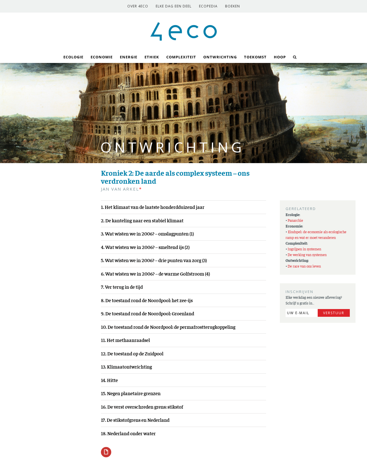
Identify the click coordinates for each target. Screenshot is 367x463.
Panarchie (295, 220)
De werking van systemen (307, 254)
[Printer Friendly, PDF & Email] (106, 452)
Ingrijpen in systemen (304, 248)
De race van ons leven (304, 266)
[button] (295, 56)
